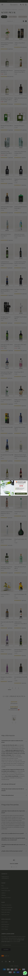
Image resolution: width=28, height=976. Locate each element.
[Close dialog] (26, 480)
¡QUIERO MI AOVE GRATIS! (20, 493)
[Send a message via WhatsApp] (25, 973)
